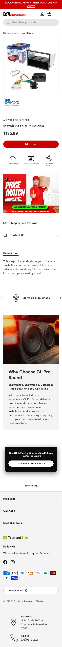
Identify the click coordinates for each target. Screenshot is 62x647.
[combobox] (31, 22)
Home (6, 33)
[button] (49, 14)
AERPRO (7, 120)
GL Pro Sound (17, 601)
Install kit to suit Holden (23, 33)
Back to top (31, 485)
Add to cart (31, 144)
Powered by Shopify (33, 601)
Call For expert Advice (31, 463)
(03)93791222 (29, 639)
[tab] (11, 253)
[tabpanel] (31, 267)
